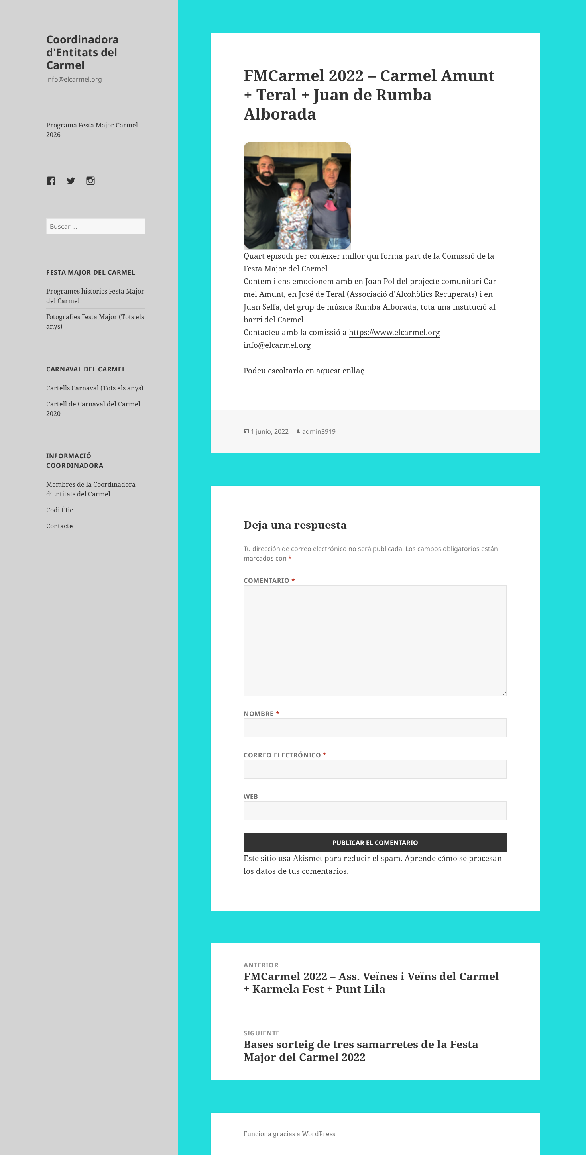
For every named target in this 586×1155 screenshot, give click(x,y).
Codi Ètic (59, 510)
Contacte (59, 526)
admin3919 (319, 431)
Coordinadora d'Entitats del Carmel (82, 52)
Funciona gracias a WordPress (289, 1134)
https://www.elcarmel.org (394, 332)
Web (251, 796)
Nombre (261, 713)
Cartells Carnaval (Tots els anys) (95, 388)
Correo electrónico (285, 755)
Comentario (269, 580)
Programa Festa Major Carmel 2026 (92, 130)
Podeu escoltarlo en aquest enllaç (304, 370)
